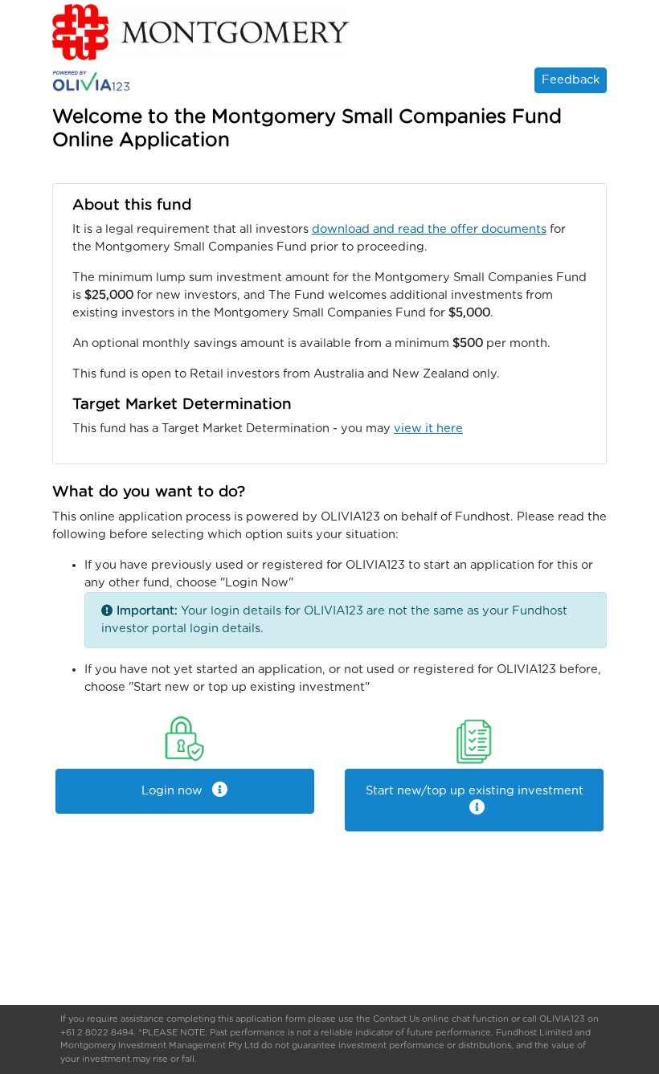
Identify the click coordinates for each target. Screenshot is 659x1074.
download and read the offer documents (429, 229)
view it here (428, 429)
